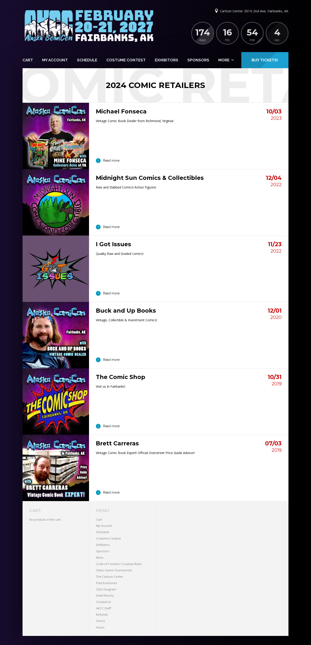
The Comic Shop (120, 377)
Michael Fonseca (121, 111)
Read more (111, 160)
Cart (28, 60)
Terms (100, 621)
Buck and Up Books (126, 310)
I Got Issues (113, 244)
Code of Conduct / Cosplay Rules (119, 564)
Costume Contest (126, 60)
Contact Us (103, 602)
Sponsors (198, 60)
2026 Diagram (106, 589)
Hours (100, 627)
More (223, 60)
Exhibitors (166, 60)
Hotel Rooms (105, 595)
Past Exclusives (106, 583)
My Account (55, 60)
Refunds (102, 614)
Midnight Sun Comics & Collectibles (150, 177)
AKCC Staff (103, 608)
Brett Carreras (117, 443)
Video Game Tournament (114, 570)
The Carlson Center (109, 577)
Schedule (87, 60)
